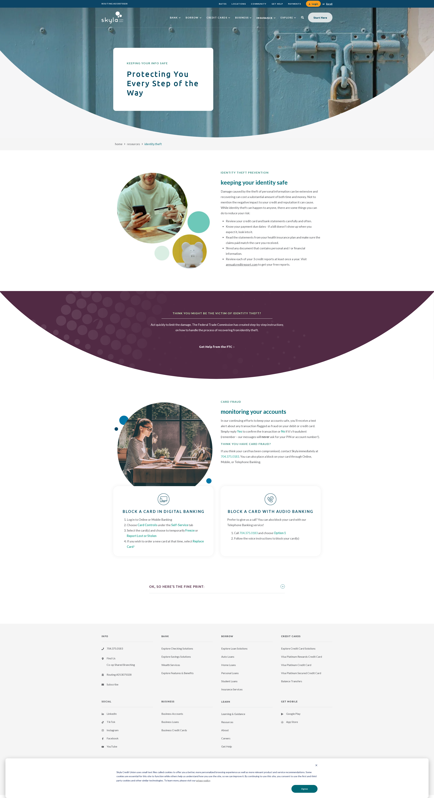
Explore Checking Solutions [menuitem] (177, 648)
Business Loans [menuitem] (170, 721)
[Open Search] (302, 17)
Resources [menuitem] (227, 722)
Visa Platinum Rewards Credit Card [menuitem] (301, 656)
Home (118, 144)
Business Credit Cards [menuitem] (174, 730)
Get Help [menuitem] (226, 746)
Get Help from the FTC (215, 346)
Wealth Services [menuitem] (170, 664)
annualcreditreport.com (242, 264)
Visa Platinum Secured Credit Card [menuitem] (301, 673)
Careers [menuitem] (225, 738)
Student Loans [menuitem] (229, 681)
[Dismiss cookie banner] (316, 766)
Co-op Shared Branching (121, 664)
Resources (133, 144)
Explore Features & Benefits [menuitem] (177, 673)
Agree (304, 788)
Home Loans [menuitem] (228, 664)
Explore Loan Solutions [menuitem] (234, 648)
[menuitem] (222, 3)
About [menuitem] (225, 730)
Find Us (111, 658)
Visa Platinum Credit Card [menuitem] (296, 664)
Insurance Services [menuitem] (232, 689)
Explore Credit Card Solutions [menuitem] (298, 648)
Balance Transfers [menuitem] (291, 681)
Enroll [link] (329, 4)
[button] (320, 17)
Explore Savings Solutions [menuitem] (176, 656)
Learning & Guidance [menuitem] (233, 713)
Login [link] (314, 3)
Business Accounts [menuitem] (172, 713)
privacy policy (203, 780)
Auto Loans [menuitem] (227, 656)
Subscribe (112, 684)
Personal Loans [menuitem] (230, 673)
